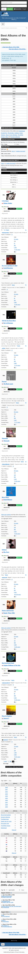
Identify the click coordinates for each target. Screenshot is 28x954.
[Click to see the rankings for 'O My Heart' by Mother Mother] (11, 195)
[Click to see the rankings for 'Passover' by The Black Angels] (11, 375)
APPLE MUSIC (12, 208)
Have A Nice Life (7, 897)
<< (13, 96)
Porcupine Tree (5, 823)
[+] (5, 230)
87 (14, 243)
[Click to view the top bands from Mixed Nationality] (6, 844)
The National (6, 916)
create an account (20, 151)
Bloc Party (6, 552)
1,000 (15, 752)
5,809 (15, 363)
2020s (14, 91)
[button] (3, 24)
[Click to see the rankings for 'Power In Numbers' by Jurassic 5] (11, 710)
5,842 (15, 698)
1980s (14, 81)
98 (14, 359)
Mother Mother (8, 203)
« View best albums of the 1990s (10, 47)
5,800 (15, 302)
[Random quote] (15, 19)
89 (14, 693)
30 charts (16, 294)
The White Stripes (5, 825)
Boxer (2, 915)
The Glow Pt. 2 (5, 925)
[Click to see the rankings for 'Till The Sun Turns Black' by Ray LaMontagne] (11, 314)
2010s (14, 88)
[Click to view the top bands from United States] (6, 838)
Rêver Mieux (5, 497)
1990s (14, 83)
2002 (14, 104)
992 (15, 300)
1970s (14, 78)
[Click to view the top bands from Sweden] (6, 848)
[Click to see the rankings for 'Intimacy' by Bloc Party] (11, 543)
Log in (13, 151)
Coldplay (16, 133)
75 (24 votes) (17, 533)
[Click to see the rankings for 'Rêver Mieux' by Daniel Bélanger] (11, 491)
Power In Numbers (7, 716)
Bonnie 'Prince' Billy (9, 613)
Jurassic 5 (6, 718)
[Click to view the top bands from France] (6, 846)
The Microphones (7, 926)
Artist (13, 187)
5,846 (15, 754)
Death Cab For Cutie (6, 821)
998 (15, 642)
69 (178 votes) (17, 594)
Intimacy (4, 550)
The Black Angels (8, 384)
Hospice (3, 920)
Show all (14, 830)
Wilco (6, 137)
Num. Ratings (13, 180)
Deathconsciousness (6, 896)
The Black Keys (5, 819)
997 (15, 590)
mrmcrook (4, 577)
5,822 (15, 531)
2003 (14, 106)
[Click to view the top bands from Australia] (6, 851)
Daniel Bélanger (8, 500)
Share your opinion (6, 514)
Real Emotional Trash (8, 663)
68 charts (16, 412)
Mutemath (5, 438)
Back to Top (14, 940)
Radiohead (22, 131)
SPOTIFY (20, 208)
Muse (7, 135)
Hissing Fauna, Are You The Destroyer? (11, 906)
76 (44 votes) (17, 700)
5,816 (15, 479)
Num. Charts (13, 175)
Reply (7, 230)
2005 (14, 112)
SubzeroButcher (6, 464)
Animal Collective (15, 137)
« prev (5, 761)
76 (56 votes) (17, 481)
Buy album (4, 206)
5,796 (15, 247)
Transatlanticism (5, 901)
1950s (14, 73)
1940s (14, 70)
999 (15, 695)
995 (15, 477)
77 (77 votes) (17, 422)
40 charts (16, 470)
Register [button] (10, 9)
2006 (14, 114)
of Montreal (6, 907)
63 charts (16, 636)
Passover (4, 381)
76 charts (16, 689)
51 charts (16, 355)
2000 (14, 98)
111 (14, 640)
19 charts (16, 523)
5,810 (15, 420)
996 (15, 529)
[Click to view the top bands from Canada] (6, 842)
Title (13, 184)
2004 (14, 109)
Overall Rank (13, 172)
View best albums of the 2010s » (17, 49)
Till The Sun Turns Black (9, 321)
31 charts (16, 239)
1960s (14, 76)
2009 (14, 122)
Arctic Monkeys (13, 135)
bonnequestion (5, 232)
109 (15, 750)
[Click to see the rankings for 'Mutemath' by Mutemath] (11, 432)
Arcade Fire (4, 133)
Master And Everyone (8, 610)
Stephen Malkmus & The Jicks (12, 665)
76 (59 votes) (17, 647)
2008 (14, 120)
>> (13, 125)
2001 (14, 101)
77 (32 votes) (17, 249)
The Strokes (11, 133)
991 (15, 245)
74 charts (16, 746)
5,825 (15, 592)
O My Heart (5, 201)
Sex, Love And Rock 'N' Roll (9, 266)
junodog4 (5, 740)
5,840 (15, 644)
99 (14, 416)
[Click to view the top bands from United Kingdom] (6, 840)
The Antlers (6, 921)
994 (15, 418)
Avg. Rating (13, 177)
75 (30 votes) (17, 304)
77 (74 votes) (17, 365)
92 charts (16, 584)
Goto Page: (5, 763)
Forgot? (24, 9)
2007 (14, 117)
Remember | (18, 9)
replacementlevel (6, 683)
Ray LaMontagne (8, 323)
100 (15, 475)
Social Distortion (8, 268)
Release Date (13, 182)
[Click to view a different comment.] (25, 230)
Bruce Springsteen (6, 815)
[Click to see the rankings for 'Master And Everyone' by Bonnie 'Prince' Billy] (11, 604)
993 (15, 361)
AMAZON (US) (6, 211)
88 (14, 588)
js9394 (3, 348)
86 (14, 298)
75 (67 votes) (17, 757)
